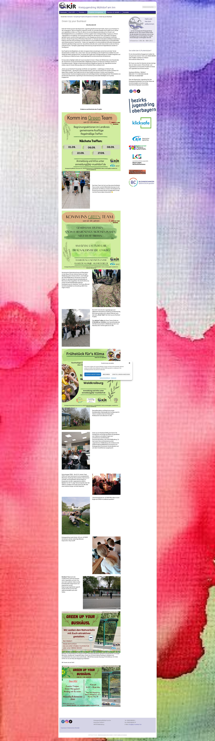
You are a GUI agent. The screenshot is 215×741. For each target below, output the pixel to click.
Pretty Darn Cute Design (120, 735)
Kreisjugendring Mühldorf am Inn (97, 7)
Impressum (113, 378)
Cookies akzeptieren (92, 374)
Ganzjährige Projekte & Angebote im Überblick (86, 16)
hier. (143, 59)
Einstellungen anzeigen (121, 374)
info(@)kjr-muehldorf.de (134, 724)
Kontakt (126, 12)
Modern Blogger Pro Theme (105, 735)
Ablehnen (106, 374)
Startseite (63, 12)
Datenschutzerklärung (105, 378)
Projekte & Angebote (95, 12)
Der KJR (72, 12)
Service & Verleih (113, 12)
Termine (81, 12)
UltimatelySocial (118, 740)
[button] (130, 363)
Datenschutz (71, 728)
